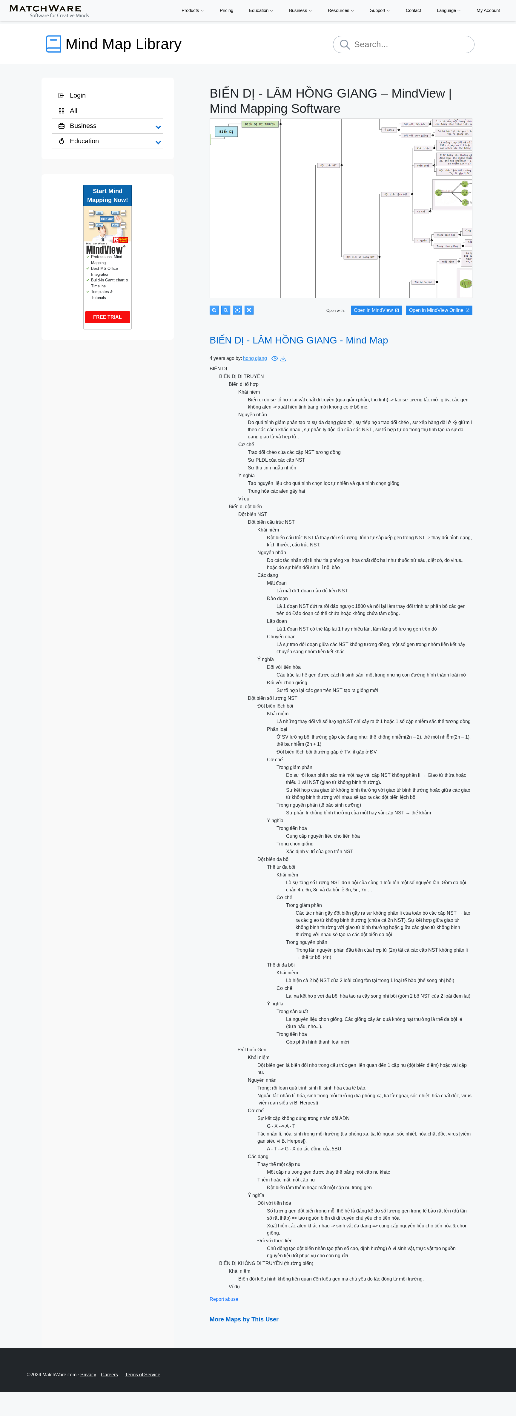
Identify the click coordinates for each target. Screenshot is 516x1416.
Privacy (88, 1374)
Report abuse (224, 1299)
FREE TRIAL (107, 317)
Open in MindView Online (436, 310)
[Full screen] (249, 310)
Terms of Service (142, 1374)
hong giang (255, 358)
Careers (109, 1374)
